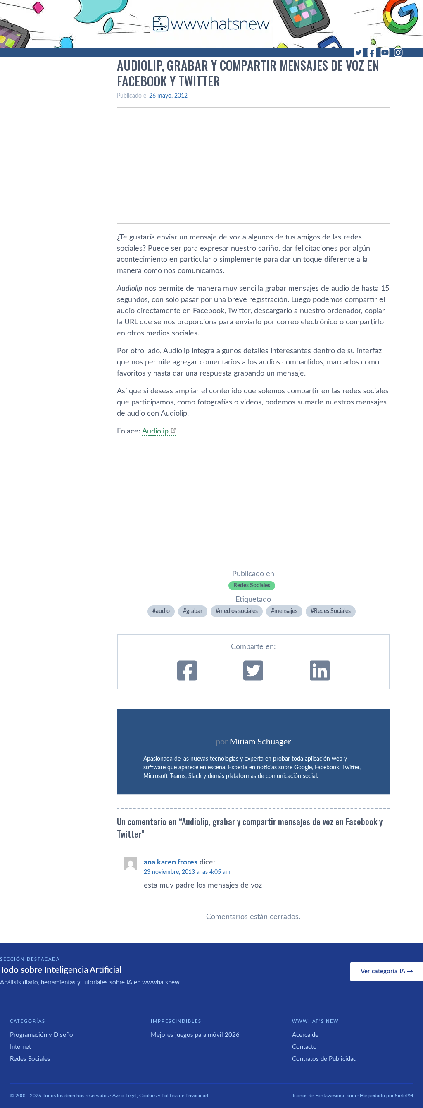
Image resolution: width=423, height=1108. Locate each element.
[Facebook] (372, 52)
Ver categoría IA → (387, 971)
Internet (20, 1047)
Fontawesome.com (335, 1095)
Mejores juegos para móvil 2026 (195, 1035)
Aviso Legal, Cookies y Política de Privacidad (160, 1095)
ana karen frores (170, 862)
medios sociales (238, 611)
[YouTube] (385, 52)
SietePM (404, 1095)
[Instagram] (398, 52)
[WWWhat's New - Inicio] (211, 24)
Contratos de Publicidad (324, 1059)
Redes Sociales (251, 586)
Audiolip (155, 431)
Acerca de (305, 1035)
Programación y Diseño (41, 1035)
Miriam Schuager (260, 742)
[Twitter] (359, 52)
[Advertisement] (253, 165)
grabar (194, 611)
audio (163, 611)
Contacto (304, 1047)
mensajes (285, 611)
